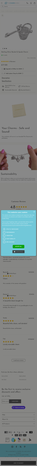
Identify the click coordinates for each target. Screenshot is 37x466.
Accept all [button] (18, 246)
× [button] (34, 212)
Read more (29, 225)
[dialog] (18, 233)
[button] (18, 252)
